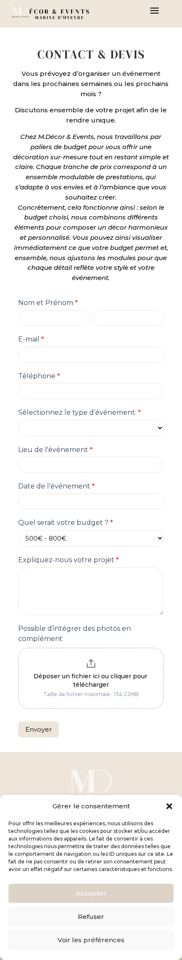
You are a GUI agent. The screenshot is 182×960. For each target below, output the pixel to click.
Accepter (91, 893)
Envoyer (38, 729)
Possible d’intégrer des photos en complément (74, 633)
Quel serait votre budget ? (65, 523)
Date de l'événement (56, 486)
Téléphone (39, 376)
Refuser (91, 917)
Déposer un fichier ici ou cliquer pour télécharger (91, 680)
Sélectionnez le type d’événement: (79, 412)
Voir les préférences (91, 940)
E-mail (31, 339)
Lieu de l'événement (55, 450)
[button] (169, 806)
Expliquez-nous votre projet (68, 560)
